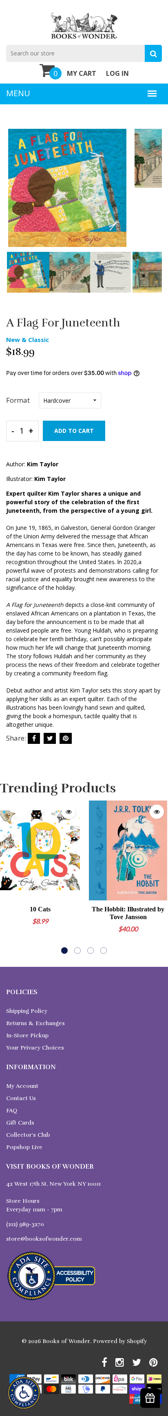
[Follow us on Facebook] (34, 738)
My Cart (81, 73)
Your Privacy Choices (35, 1047)
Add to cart (74, 431)
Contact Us (21, 1098)
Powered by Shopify (120, 1341)
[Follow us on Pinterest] (66, 738)
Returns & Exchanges (35, 1023)
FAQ (11, 1110)
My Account (22, 1086)
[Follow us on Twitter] (50, 738)
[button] (64, 950)
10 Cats (40, 909)
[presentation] (14, 193)
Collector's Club (28, 1134)
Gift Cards (20, 1122)
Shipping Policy (26, 1011)
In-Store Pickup (27, 1035)
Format (18, 400)
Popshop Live (24, 1147)
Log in (117, 73)
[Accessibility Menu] (24, 1393)
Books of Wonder (66, 1341)
